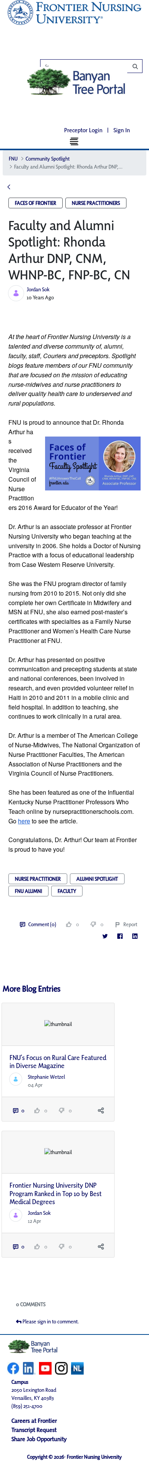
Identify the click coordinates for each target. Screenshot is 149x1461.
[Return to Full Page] (9, 188)
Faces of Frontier (35, 203)
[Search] (95, 66)
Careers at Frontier (34, 1421)
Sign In (121, 130)
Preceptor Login (83, 130)
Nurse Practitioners (96, 203)
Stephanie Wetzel (46, 1076)
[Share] (101, 1111)
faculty (67, 891)
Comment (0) (42, 924)
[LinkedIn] (135, 936)
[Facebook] (120, 936)
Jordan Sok (38, 289)
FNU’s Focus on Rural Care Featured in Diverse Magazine (58, 1061)
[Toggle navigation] (74, 141)
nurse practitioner (38, 878)
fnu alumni (28, 891)
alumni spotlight (97, 878)
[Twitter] (105, 936)
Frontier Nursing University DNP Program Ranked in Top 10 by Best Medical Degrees (56, 1193)
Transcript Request (34, 1430)
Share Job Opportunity (39, 1439)
